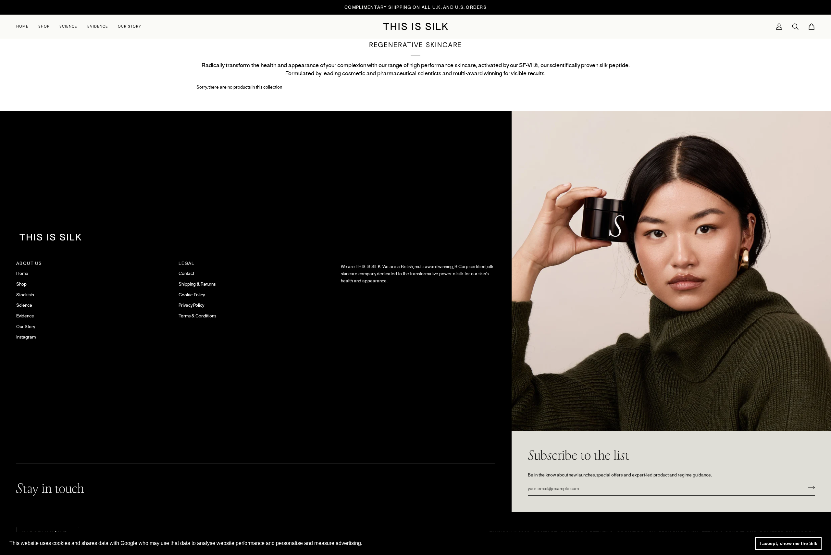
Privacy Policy (191, 305)
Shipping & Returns (197, 284)
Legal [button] (186, 263)
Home (22, 273)
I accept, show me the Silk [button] (788, 543)
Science (24, 305)
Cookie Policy (192, 294)
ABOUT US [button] (29, 263)
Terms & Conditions (197, 315)
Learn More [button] (378, 543)
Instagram (26, 336)
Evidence (25, 315)
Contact (186, 273)
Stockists (25, 294)
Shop (21, 284)
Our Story (25, 326)
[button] (44, 26)
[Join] (809, 488)
